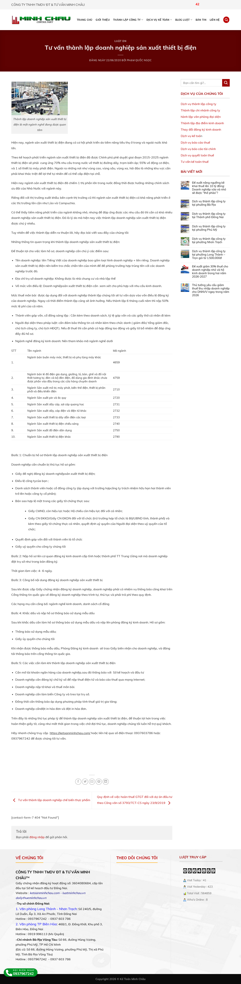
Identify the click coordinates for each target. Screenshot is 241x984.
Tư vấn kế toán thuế (195, 162)
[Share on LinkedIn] (106, 782)
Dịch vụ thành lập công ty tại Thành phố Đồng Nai (209, 215)
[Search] (226, 20)
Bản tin (201, 19)
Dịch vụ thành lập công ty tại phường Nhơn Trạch (209, 240)
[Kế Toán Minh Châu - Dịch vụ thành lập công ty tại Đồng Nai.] (41, 20)
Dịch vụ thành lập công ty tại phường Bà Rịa (209, 203)
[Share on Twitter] (85, 782)
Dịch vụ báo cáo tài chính (198, 149)
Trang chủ (84, 19)
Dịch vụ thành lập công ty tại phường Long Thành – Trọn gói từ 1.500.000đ (209, 255)
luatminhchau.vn (73, 893)
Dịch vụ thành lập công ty (198, 104)
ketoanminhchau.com (44, 893)
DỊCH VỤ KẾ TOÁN (157, 19)
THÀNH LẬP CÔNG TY (126, 19)
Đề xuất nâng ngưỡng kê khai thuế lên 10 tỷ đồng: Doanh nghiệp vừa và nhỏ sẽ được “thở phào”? (209, 188)
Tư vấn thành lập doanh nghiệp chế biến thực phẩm (53, 800)
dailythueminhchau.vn (31, 898)
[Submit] (226, 83)
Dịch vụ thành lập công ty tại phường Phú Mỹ (209, 228)
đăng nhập (37, 837)
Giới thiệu (103, 19)
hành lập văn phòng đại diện (201, 117)
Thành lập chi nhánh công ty (200, 110)
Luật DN (120, 41)
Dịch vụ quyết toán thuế (197, 155)
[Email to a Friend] (92, 782)
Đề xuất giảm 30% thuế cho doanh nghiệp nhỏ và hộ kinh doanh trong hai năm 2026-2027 (210, 271)
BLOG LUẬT (182, 19)
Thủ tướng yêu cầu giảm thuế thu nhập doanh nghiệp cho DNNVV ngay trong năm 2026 (211, 290)
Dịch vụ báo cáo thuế (195, 142)
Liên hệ (215, 19)
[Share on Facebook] (78, 782)
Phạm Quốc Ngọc (139, 60)
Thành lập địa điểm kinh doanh (202, 123)
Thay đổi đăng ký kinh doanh (201, 129)
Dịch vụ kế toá (191, 136)
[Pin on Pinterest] (99, 782)
